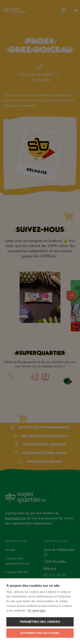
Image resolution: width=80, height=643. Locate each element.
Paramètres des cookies (40, 621)
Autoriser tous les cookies (39, 633)
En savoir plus (36, 610)
